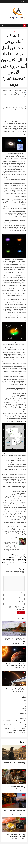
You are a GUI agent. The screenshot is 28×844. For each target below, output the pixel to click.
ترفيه (25, 711)
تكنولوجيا (24, 708)
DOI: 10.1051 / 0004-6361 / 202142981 (16, 519)
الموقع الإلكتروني (21, 601)
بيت (25, 700)
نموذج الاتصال (23, 713)
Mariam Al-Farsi (18, 643)
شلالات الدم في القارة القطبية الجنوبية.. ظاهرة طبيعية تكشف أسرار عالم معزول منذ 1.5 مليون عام (14, 639)
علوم (14, 31)
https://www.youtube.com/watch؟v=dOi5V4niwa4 (14, 199)
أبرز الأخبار (23, 701)
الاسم (23, 592)
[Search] (2, 25)
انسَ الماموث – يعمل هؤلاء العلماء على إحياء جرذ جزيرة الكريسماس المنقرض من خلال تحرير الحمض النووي (20, 558)
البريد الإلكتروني (21, 597)
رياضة (24, 709)
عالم (25, 703)
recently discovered (7, 373)
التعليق (23, 574)
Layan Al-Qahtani (18, 90)
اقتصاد (24, 705)
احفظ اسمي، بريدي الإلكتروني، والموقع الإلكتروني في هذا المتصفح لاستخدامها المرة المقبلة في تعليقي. (15, 607)
